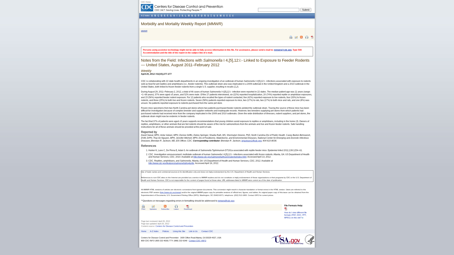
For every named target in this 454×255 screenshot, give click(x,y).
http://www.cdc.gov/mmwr (170, 192)
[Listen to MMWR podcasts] (306, 37)
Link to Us (193, 231)
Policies (165, 231)
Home (143, 231)
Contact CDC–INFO (197, 241)
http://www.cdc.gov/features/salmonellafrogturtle (171, 163)
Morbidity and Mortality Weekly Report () (182, 24)
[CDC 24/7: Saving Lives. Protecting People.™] (181, 5)
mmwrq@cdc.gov (283, 50)
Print (143, 209)
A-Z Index (154, 231)
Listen (176, 209)
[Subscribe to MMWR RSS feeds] (301, 37)
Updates (153, 209)
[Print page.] (291, 37)
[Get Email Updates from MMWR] (296, 37)
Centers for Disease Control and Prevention (174, 226)
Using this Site (179, 231)
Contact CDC (207, 231)
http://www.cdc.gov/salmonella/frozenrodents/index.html (220, 157)
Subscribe (165, 209)
